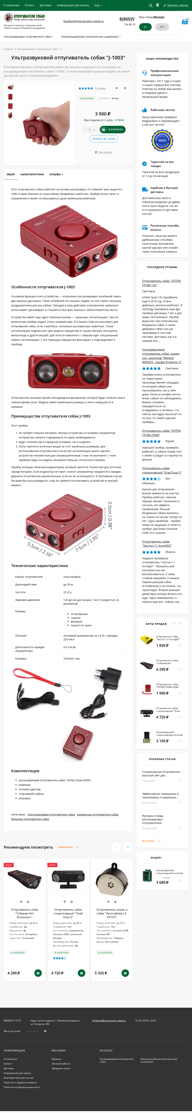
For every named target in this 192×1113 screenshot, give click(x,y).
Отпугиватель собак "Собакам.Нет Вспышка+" (24, 913)
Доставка (46, 5)
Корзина (56, 1059)
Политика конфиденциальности (22, 1087)
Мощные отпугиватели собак (30, 819)
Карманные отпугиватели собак (97, 814)
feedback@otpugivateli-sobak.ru (83, 21)
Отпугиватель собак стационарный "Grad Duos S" (68, 913)
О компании (11, 5)
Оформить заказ (61, 1068)
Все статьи (148, 841)
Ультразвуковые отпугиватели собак (38, 49)
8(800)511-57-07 (12, 1020)
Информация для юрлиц (73, 5)
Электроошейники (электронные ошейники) (158, 1060)
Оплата (29, 5)
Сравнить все (66, 847)
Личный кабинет (61, 1063)
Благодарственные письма (19, 1077)
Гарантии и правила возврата (20, 1082)
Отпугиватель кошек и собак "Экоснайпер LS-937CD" (112, 913)
